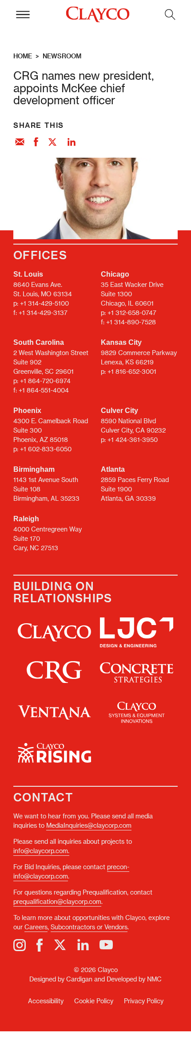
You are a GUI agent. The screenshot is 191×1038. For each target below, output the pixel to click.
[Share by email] (19, 142)
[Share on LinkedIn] (72, 142)
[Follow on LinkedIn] (83, 945)
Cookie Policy (93, 1001)
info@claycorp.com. (41, 850)
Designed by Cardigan (60, 979)
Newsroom (62, 56)
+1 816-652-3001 (131, 371)
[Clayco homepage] (97, 15)
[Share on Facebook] (36, 142)
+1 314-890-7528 (131, 322)
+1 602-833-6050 (46, 449)
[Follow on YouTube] (106, 945)
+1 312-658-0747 (131, 312)
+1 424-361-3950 (132, 439)
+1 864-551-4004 (44, 390)
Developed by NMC (134, 979)
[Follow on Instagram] (19, 945)
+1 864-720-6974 (45, 380)
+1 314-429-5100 (44, 303)
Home (22, 56)
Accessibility (46, 1001)
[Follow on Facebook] (39, 945)
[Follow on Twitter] (60, 945)
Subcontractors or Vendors (89, 927)
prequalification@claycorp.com (57, 901)
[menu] (22, 14)
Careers (36, 927)
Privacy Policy (143, 1001)
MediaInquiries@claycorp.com (88, 825)
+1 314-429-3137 (43, 312)
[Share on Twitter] (52, 142)
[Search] (170, 14)
